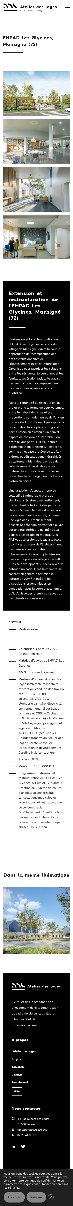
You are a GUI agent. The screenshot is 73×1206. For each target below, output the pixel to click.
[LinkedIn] (13, 1146)
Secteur (15, 622)
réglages (13, 1187)
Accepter (14, 1197)
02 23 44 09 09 (26, 1135)
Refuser (36, 1197)
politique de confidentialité (42, 1180)
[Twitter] (23, 1146)
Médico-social (28, 629)
